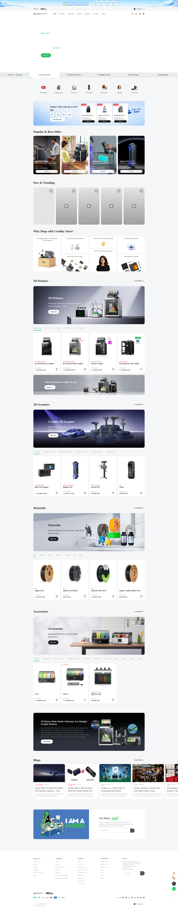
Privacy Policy (93, 458)
